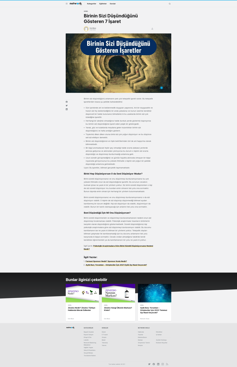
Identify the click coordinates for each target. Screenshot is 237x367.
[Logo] (76, 3)
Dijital (104, 332)
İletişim (140, 345)
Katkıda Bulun (142, 337)
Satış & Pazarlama (89, 350)
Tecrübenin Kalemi (90, 355)
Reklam (140, 340)
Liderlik (86, 340)
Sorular (113, 4)
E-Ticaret (105, 334)
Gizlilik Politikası (161, 340)
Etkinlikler (159, 332)
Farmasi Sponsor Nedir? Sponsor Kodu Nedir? (106, 261)
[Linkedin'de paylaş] (67, 109)
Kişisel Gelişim (88, 334)
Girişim (104, 337)
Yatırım (104, 345)
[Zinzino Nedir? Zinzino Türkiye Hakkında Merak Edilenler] (82, 293)
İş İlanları (159, 334)
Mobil (103, 340)
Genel (86, 11)
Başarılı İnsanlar (89, 332)
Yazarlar (140, 334)
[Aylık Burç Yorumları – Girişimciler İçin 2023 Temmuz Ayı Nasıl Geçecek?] (154, 293)
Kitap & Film (87, 337)
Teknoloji (105, 342)
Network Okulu (144, 318)
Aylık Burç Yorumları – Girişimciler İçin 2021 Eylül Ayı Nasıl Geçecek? (116, 265)
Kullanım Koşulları (161, 342)
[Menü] (67, 4)
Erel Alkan (71, 318)
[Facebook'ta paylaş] (67, 102)
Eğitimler (103, 4)
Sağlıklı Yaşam (88, 347)
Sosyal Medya (88, 353)
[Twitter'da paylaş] (67, 105)
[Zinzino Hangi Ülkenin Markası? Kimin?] (118, 293)
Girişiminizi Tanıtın (144, 342)
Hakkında (141, 332)
